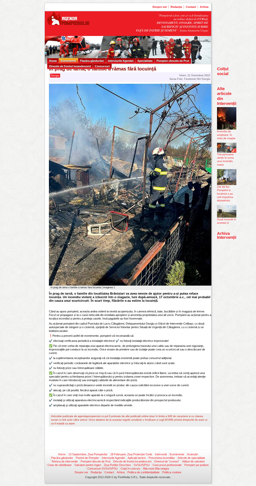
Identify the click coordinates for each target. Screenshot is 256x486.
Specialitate (145, 60)
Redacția (176, 6)
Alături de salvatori (193, 461)
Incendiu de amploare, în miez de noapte (226, 135)
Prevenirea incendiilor (162, 457)
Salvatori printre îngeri (87, 465)
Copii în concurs (130, 468)
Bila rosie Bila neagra (156, 468)
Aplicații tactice (137, 457)
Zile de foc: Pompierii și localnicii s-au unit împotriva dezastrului (225, 193)
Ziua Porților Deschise (117, 465)
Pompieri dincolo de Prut (172, 60)
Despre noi (160, 6)
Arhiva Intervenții (226, 235)
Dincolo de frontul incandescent (70, 66)
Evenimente (68, 60)
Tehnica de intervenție (64, 461)
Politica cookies (171, 472)
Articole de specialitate (191, 457)
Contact (191, 6)
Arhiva (204, 6)
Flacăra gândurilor (92, 60)
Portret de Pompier (87, 457)
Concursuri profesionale (167, 465)
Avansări (192, 454)
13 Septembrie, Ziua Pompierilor (88, 454)
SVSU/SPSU (142, 465)
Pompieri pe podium (196, 465)
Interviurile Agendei (120, 60)
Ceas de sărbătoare (59, 465)
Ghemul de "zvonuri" (166, 461)
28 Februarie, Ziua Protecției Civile (131, 454)
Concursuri (102, 66)
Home (53, 60)
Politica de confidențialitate (143, 472)
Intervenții (161, 454)
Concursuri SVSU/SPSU (102, 468)
